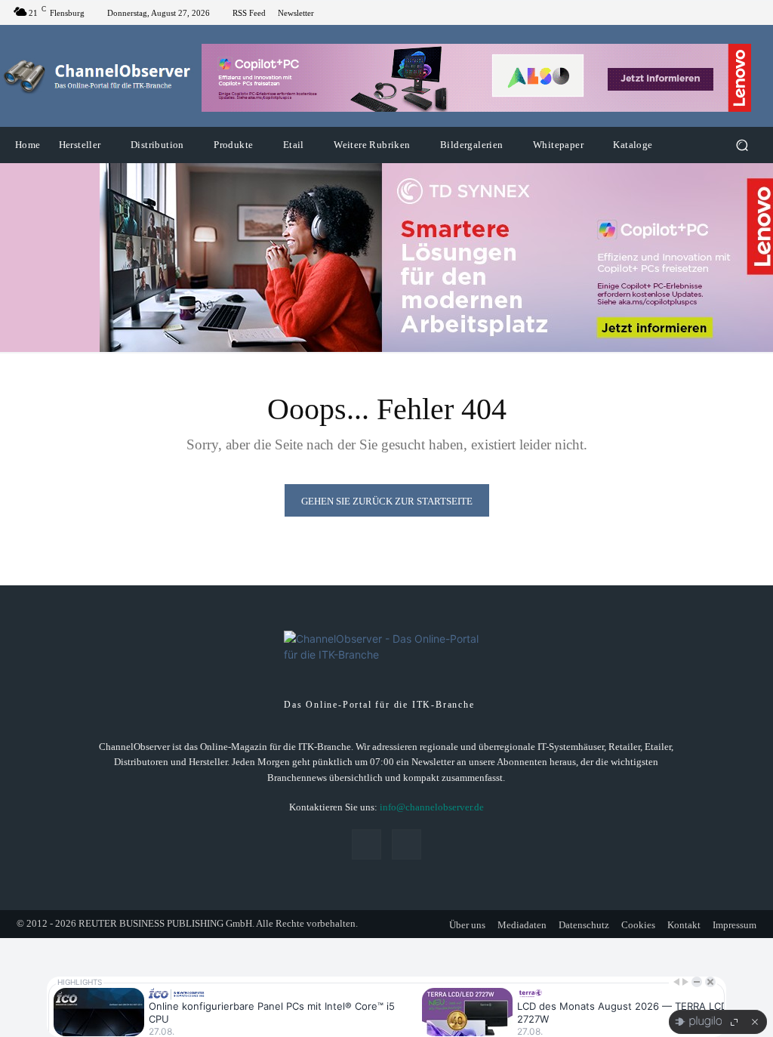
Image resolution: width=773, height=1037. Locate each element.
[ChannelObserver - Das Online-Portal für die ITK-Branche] (98, 76)
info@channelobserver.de (432, 807)
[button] (741, 145)
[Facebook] (732, 13)
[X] (750, 13)
